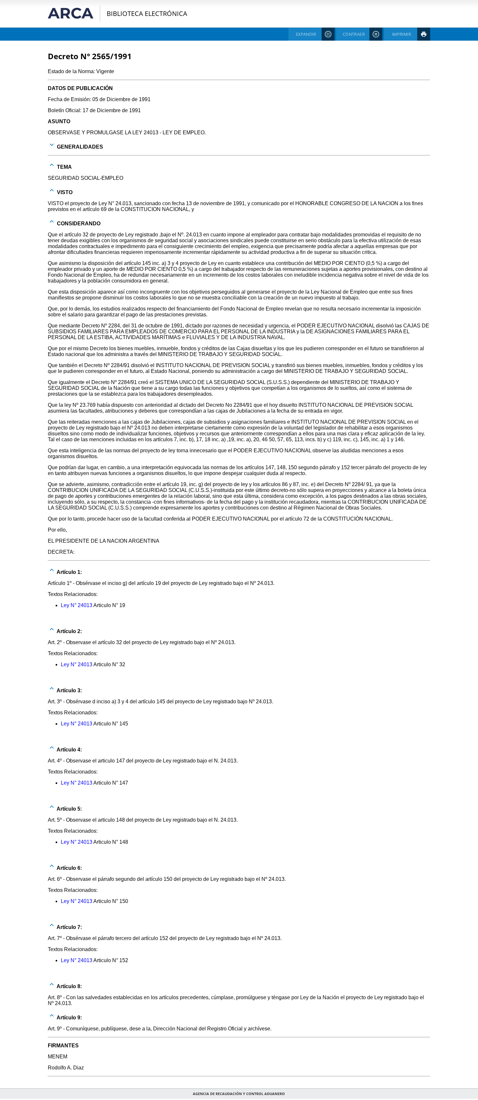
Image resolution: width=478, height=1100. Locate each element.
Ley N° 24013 (76, 605)
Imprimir (401, 34)
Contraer (354, 34)
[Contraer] (52, 165)
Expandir (306, 34)
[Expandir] (52, 145)
